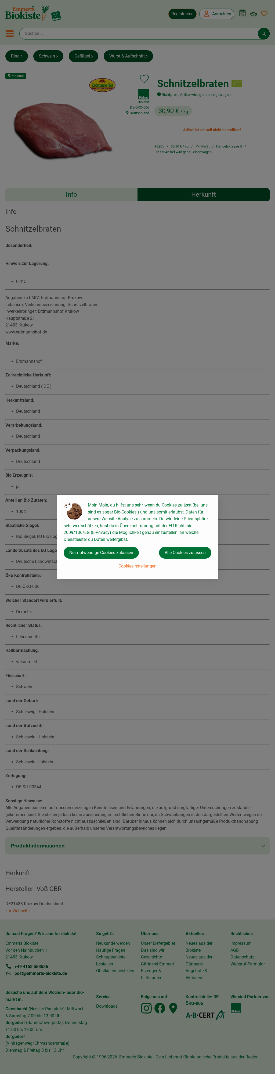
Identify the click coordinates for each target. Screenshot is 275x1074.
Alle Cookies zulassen (185, 552)
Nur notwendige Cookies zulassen (101, 552)
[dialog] (137, 537)
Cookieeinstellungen (137, 566)
